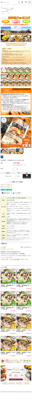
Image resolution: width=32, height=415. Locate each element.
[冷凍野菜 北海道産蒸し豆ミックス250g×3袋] (8, 298)
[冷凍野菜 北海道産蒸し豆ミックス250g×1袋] (8, 276)
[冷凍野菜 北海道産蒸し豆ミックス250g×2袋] (23, 276)
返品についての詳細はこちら (7, 184)
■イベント (3, 12)
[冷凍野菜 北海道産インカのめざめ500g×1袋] (8, 321)
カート (26, 3)
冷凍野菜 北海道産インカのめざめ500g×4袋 (23, 353)
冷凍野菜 (12, 8)
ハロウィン (9, 12)
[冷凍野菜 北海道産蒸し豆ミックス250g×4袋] (23, 298)
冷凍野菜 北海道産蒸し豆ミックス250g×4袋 (23, 308)
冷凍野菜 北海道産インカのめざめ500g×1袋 (8, 330)
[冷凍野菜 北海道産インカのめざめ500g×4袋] (23, 343)
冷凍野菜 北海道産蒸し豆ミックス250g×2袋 (23, 285)
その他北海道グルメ (5, 8)
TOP (1, 6)
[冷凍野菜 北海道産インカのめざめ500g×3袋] (8, 343)
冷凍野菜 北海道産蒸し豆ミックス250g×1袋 (8, 285)
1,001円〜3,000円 (5, 11)
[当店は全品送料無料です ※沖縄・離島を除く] (5, 2)
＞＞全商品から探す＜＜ (7, 9)
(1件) (11, 187)
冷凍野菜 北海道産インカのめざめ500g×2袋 (23, 330)
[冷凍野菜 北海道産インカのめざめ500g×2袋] (23, 321)
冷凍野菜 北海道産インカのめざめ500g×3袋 (8, 353)
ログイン (22, 3)
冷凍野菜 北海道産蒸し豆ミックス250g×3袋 (8, 308)
